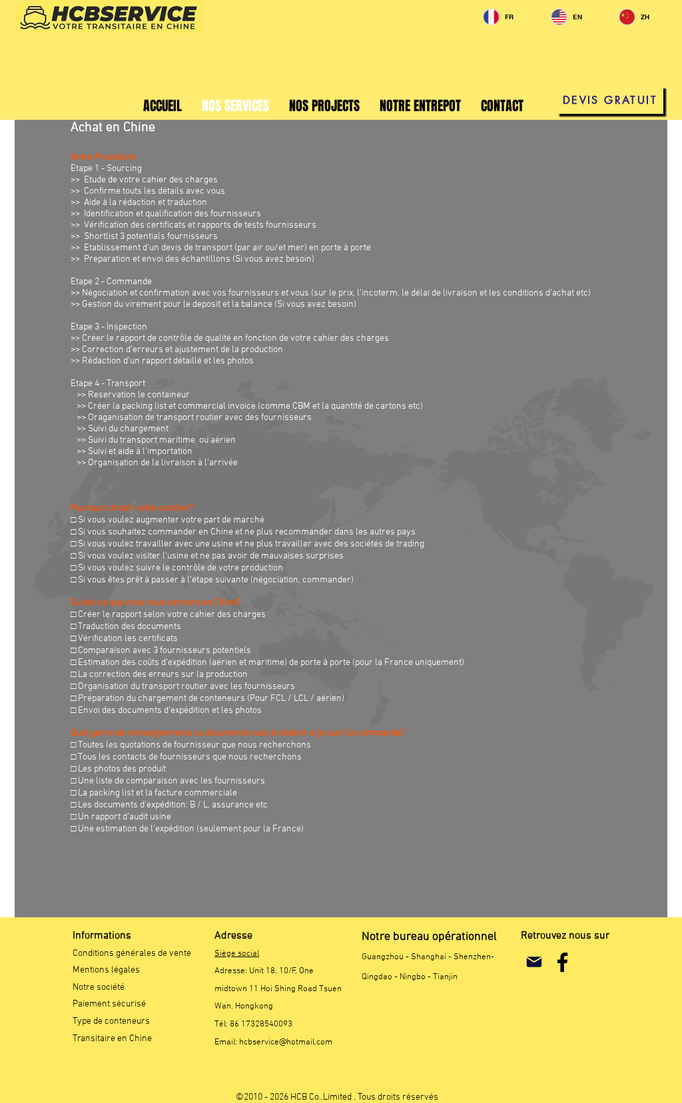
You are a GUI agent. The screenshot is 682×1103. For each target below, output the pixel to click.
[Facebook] (562, 962)
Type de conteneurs (111, 1021)
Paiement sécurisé (109, 1004)
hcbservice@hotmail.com (285, 1042)
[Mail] (534, 962)
